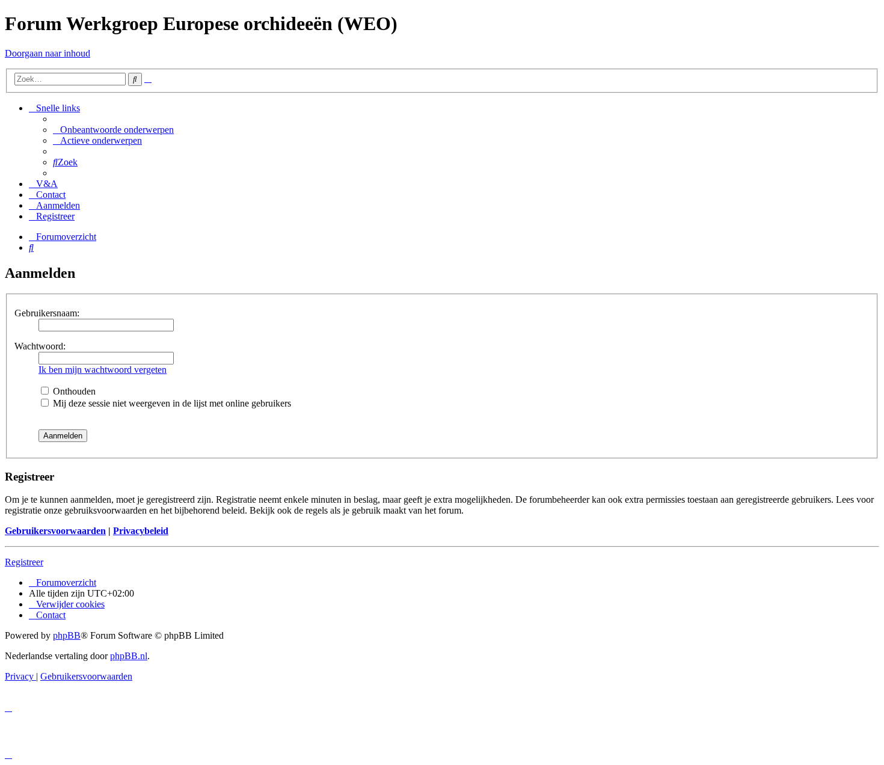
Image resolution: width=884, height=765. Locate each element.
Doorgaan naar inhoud (47, 53)
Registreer (24, 562)
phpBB (67, 635)
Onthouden (73, 391)
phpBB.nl (128, 656)
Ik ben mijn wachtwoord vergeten (102, 369)
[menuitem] (113, 129)
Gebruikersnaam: (46, 313)
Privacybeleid (140, 531)
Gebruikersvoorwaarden (55, 531)
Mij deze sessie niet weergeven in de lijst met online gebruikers (171, 403)
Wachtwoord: (40, 346)
